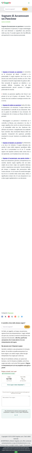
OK (16, 451)
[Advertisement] (16, 54)
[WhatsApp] (18, 316)
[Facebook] (2, 316)
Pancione (10, 313)
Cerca (24, 9)
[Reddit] (15, 316)
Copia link (16, 415)
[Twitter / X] (5, 316)
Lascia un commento (5, 21)
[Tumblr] (12, 316)
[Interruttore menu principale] (29, 3)
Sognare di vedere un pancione (12, 105)
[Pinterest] (9, 316)
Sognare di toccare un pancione (12, 72)
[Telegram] (22, 316)
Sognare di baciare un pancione (12, 143)
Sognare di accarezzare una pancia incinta (16, 158)
